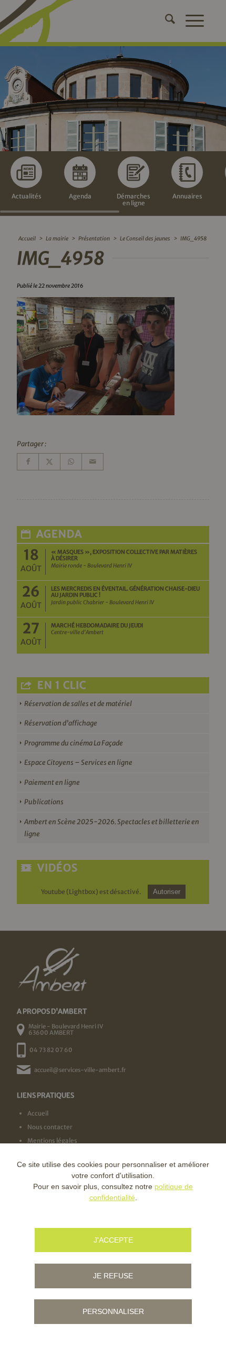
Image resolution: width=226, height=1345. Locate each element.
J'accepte (113, 1240)
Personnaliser (113, 1311)
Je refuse (113, 1276)
